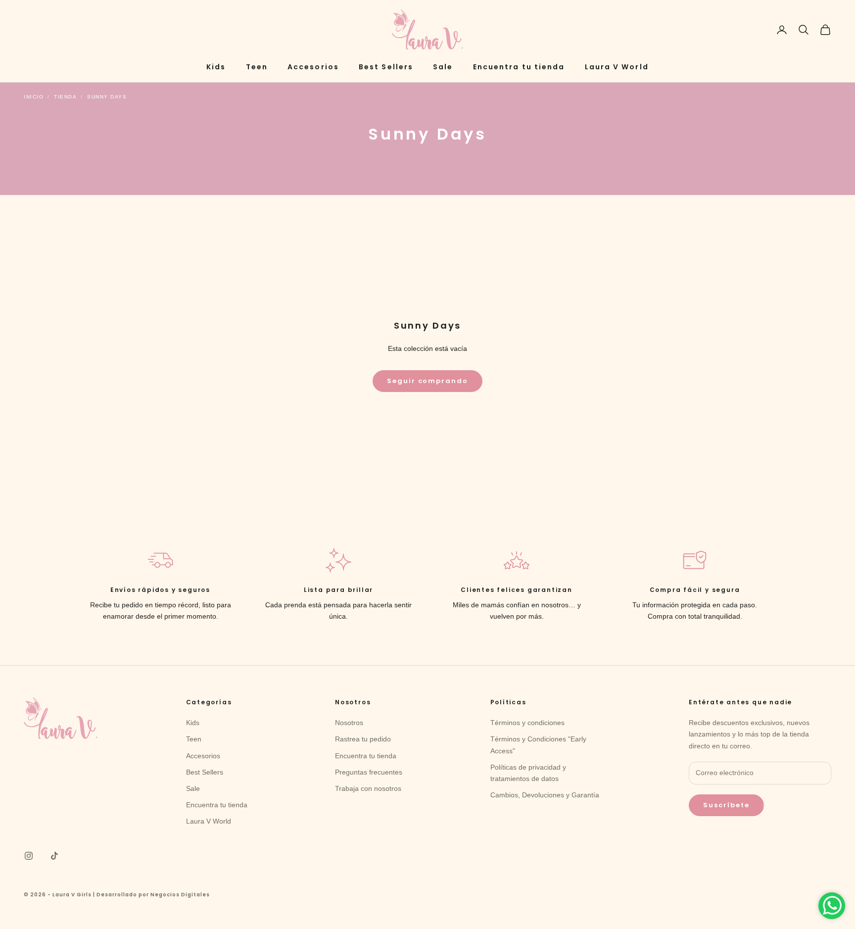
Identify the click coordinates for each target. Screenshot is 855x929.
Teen (257, 67)
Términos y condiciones (527, 723)
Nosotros (349, 723)
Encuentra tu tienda (519, 67)
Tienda (65, 96)
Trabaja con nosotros (368, 788)
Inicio (34, 96)
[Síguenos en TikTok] (54, 856)
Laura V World (617, 67)
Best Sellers (386, 67)
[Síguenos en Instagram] (29, 856)
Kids (216, 67)
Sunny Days (107, 96)
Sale (443, 67)
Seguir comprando (427, 381)
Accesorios (313, 67)
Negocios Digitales (180, 894)
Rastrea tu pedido (363, 739)
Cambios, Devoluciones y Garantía (544, 795)
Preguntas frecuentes (368, 772)
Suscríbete (726, 805)
